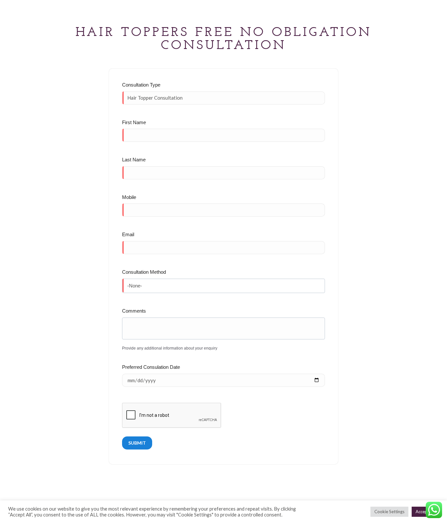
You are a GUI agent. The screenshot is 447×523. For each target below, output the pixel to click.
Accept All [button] (425, 511)
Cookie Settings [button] (389, 511)
